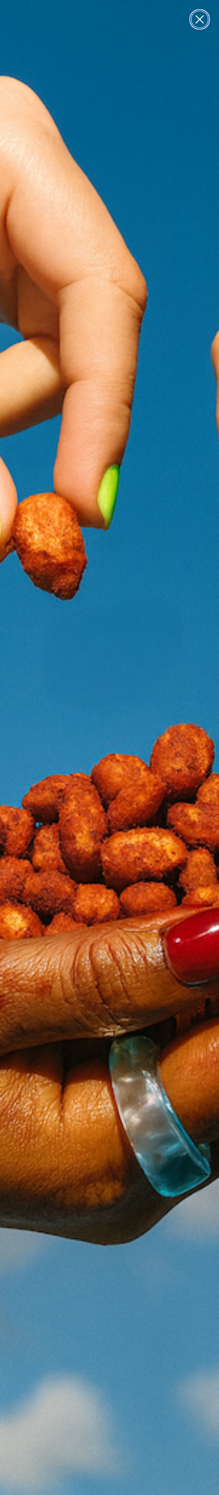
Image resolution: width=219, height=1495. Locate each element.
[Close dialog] (199, 19)
